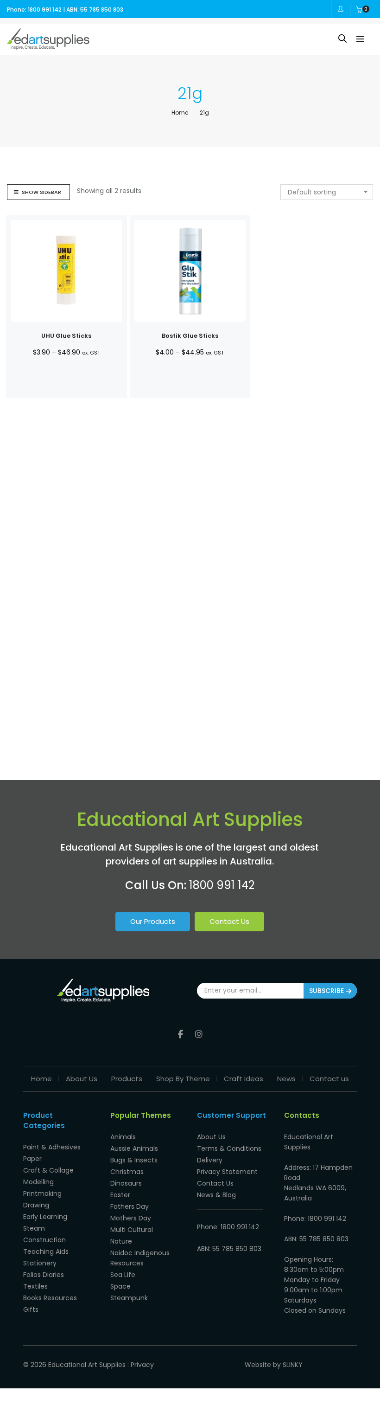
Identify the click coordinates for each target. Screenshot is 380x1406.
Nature (121, 1241)
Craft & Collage (48, 1170)
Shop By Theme (183, 1079)
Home (41, 1079)
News (286, 1079)
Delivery (209, 1160)
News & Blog (216, 1195)
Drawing (36, 1205)
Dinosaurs (126, 1183)
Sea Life (122, 1274)
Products (126, 1079)
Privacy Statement (227, 1171)
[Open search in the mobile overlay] (342, 38)
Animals (123, 1137)
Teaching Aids (46, 1251)
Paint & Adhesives (52, 1147)
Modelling (38, 1182)
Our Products (152, 921)
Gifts (30, 1309)
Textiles (35, 1286)
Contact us (329, 1079)
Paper (32, 1158)
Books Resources (50, 1298)
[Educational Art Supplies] (48, 46)
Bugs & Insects (134, 1160)
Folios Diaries (43, 1274)
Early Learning (45, 1216)
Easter (120, 1195)
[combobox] (326, 192)
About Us (81, 1079)
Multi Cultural (131, 1229)
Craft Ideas (243, 1079)
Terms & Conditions (229, 1148)
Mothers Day (130, 1218)
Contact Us (229, 921)
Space (120, 1286)
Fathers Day (129, 1206)
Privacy (142, 1364)
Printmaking (42, 1193)
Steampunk (129, 1298)
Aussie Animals (134, 1148)
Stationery (40, 1263)
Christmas (127, 1171)
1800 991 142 (221, 885)
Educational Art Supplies (87, 1364)
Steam (34, 1228)
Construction (44, 1240)
